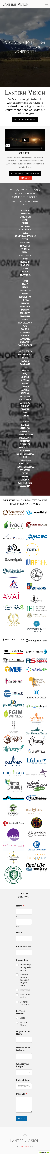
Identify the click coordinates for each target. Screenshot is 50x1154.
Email (19, 932)
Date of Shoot (23, 1080)
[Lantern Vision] (15, 4)
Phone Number (24, 946)
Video (22, 1018)
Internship (25, 990)
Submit (21, 1118)
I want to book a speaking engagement (24, 980)
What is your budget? (22, 1065)
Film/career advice (25, 996)
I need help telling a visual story (26, 967)
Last (18, 926)
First (18, 916)
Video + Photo (23, 1024)
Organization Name (23, 1032)
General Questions (25, 1003)
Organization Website (23, 1049)
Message (21, 1094)
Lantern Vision (24, 1146)
